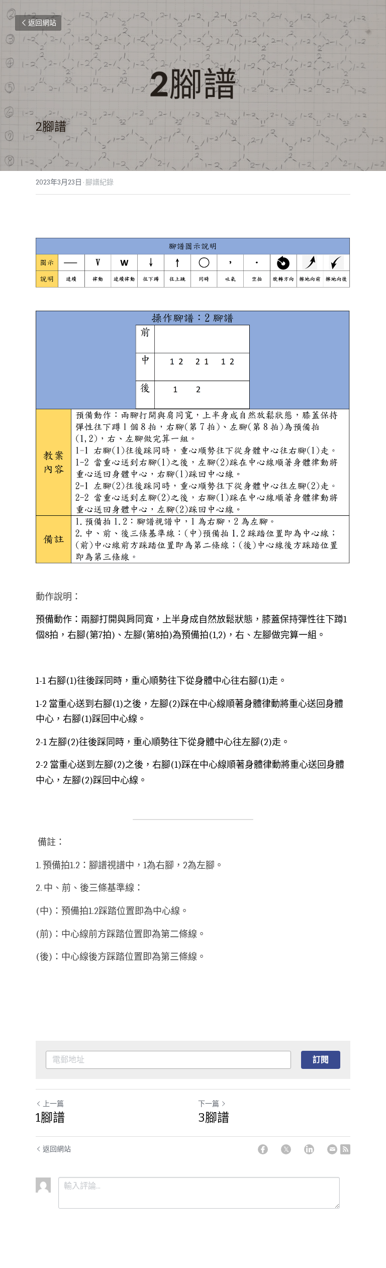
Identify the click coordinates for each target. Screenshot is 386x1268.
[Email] (332, 1149)
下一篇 (208, 1104)
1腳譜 (50, 1118)
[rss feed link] (345, 1149)
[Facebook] (263, 1149)
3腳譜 (213, 1118)
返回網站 (42, 23)
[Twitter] (286, 1149)
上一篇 (53, 1104)
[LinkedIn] (309, 1149)
